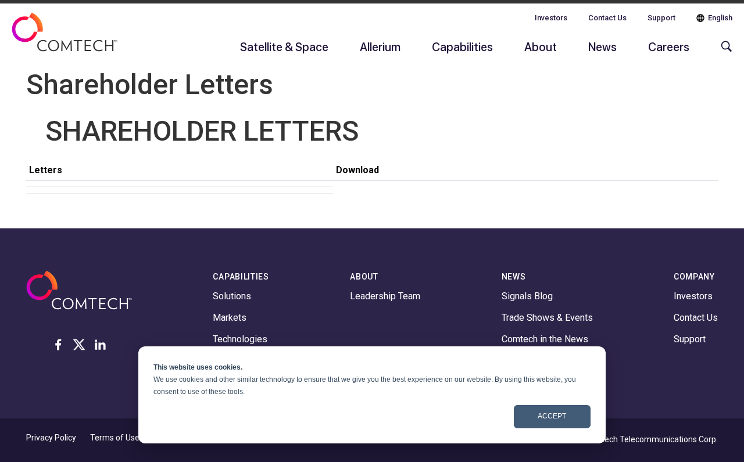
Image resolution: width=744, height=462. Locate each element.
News (602, 46)
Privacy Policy (51, 437)
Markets (229, 317)
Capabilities (462, 46)
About (540, 46)
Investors (551, 17)
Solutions (232, 296)
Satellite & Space (284, 46)
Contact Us (607, 17)
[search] (723, 52)
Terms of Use (115, 437)
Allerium (380, 46)
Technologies (240, 339)
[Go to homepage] (64, 39)
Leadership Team (385, 296)
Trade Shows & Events (547, 317)
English (720, 17)
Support (661, 17)
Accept (552, 416)
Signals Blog (527, 296)
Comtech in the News (545, 339)
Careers (668, 46)
